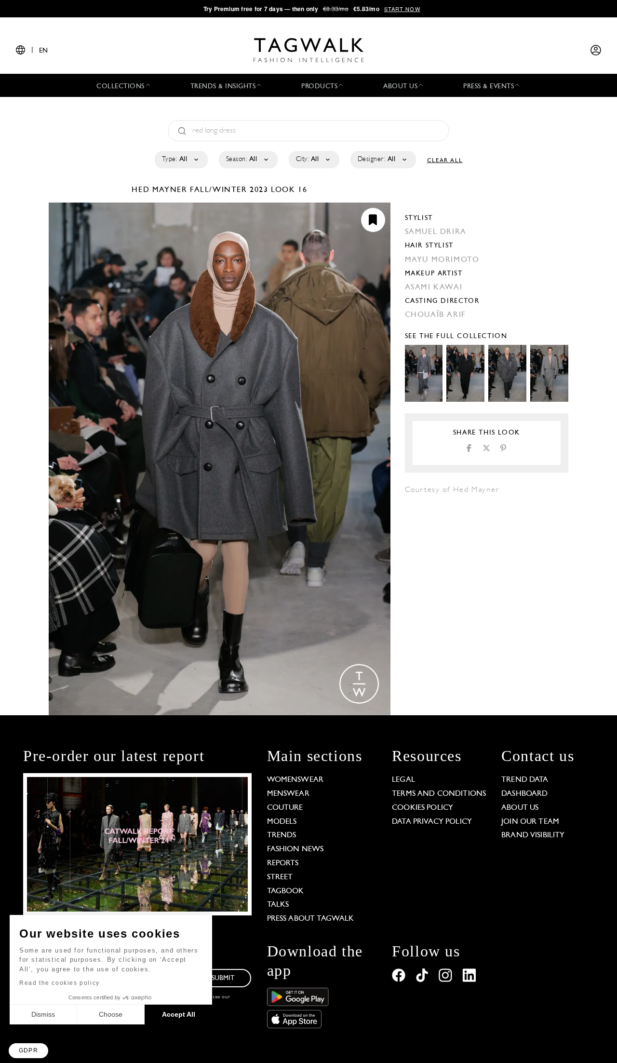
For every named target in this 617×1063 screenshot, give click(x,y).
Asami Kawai (434, 287)
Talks (278, 905)
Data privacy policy (432, 822)
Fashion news (295, 849)
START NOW (402, 9)
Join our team (530, 822)
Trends (281, 835)
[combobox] (180, 159)
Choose (110, 1014)
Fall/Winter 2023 (229, 190)
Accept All (178, 1014)
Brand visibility (532, 835)
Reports (283, 863)
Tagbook (285, 891)
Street (280, 877)
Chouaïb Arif (435, 315)
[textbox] (180, 159)
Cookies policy (422, 808)
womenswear (295, 780)
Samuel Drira (436, 232)
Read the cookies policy (59, 983)
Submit (223, 978)
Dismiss (43, 1014)
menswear (288, 794)
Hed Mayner (161, 190)
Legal (403, 780)
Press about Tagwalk (310, 919)
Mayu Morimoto (442, 260)
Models (282, 822)
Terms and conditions (439, 794)
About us (519, 808)
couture (285, 808)
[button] (28, 1050)
